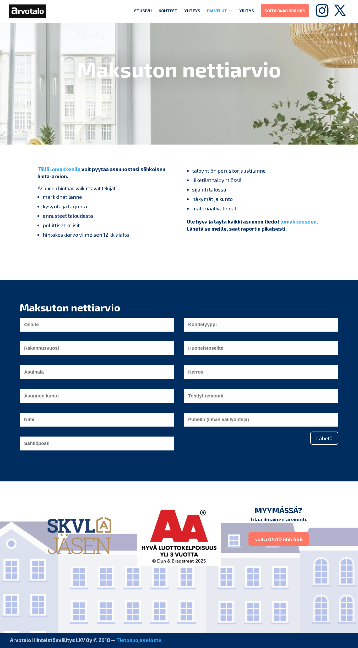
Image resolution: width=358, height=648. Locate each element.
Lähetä (324, 438)
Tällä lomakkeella (58, 169)
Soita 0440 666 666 (284, 10)
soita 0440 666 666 (278, 539)
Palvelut (217, 10)
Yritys (246, 10)
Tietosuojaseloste (138, 640)
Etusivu (143, 10)
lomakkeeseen (298, 222)
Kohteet (168, 10)
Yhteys (192, 10)
